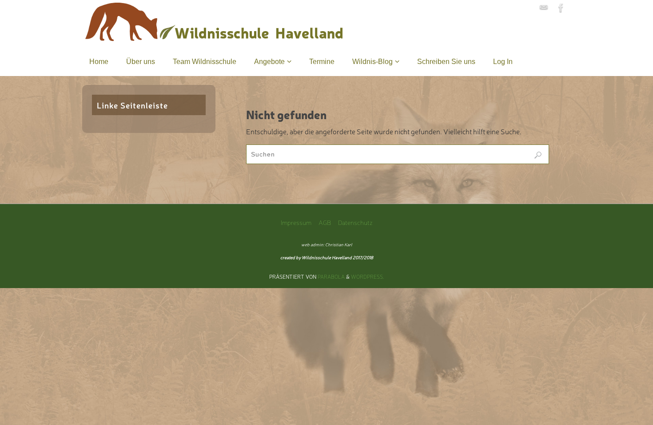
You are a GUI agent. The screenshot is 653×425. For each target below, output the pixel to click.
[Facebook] (561, 7)
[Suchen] (538, 155)
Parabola (331, 276)
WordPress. (367, 276)
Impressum (296, 222)
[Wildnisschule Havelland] (543, 7)
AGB (325, 222)
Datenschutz (355, 222)
